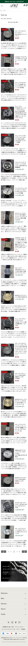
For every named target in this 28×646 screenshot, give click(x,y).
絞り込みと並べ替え (13, 22)
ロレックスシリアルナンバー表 (8, 629)
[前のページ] (5, 551)
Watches (4, 593)
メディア (18, 629)
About (3, 609)
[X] (8, 622)
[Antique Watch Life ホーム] (14, 6)
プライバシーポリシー (19, 626)
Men (2, 598)
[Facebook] (15, 622)
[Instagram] (12, 622)
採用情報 (23, 629)
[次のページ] (23, 551)
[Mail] (19, 622)
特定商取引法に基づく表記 (8, 626)
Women (4, 604)
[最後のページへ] (25, 551)
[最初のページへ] (2, 551)
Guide (3, 614)
